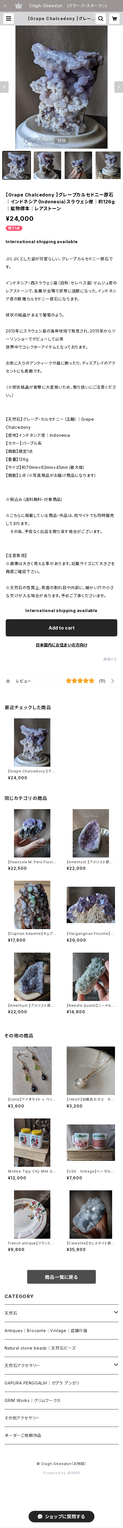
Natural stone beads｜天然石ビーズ (40, 1348)
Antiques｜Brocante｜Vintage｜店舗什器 (46, 1330)
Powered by (55, 1473)
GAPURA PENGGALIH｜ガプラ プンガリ (42, 1382)
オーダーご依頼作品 (23, 1435)
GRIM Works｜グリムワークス (33, 1400)
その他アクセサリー (22, 1417)
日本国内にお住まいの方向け (61, 644)
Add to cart (62, 628)
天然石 (11, 1313)
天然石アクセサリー (22, 1365)
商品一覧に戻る (61, 1277)
